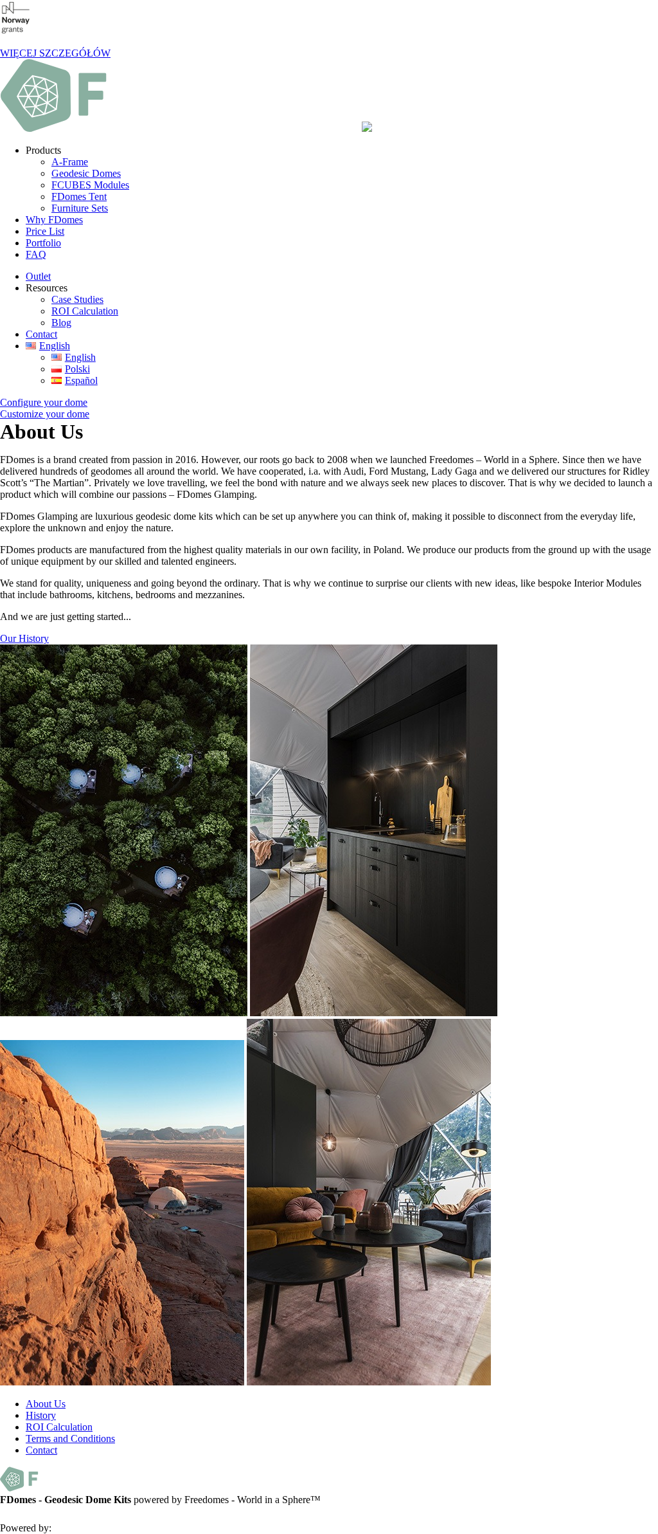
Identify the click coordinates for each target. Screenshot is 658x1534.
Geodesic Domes (86, 173)
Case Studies (77, 299)
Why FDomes (54, 219)
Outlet (38, 276)
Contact (41, 334)
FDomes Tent (79, 196)
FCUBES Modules (90, 184)
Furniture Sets (79, 208)
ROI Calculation (84, 311)
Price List (45, 231)
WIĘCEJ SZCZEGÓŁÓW (55, 53)
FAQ (36, 254)
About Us (46, 1403)
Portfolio (43, 242)
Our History (24, 638)
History (41, 1415)
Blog (61, 322)
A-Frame (69, 161)
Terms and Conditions (70, 1438)
